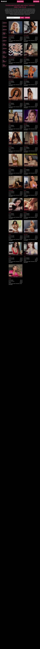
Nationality (5, 29)
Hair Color (4, 52)
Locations (20, 1)
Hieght (4, 40)
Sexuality (5, 48)
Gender (5, 22)
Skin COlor (4, 45)
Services (5, 26)
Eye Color (4, 57)
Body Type (4, 33)
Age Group (4, 65)
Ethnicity (5, 37)
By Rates (4, 61)
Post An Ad (36, 1)
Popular (27, 17)
